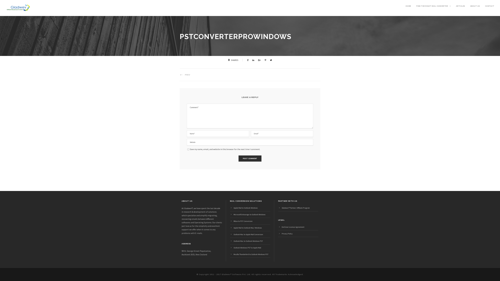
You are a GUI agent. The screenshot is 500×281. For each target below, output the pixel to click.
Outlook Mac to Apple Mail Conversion (248, 234)
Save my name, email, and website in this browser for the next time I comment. (225, 149)
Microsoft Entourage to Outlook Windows (249, 214)
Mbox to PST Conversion (243, 221)
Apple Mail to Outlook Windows (246, 208)
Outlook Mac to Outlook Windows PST (248, 241)
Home (408, 6)
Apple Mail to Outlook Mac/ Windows (248, 228)
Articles (460, 6)
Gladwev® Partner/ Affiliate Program (296, 208)
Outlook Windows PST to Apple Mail (247, 248)
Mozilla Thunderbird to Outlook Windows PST (251, 254)
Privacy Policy (287, 233)
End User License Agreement (293, 227)
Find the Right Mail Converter (432, 6)
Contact (489, 6)
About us (475, 6)
